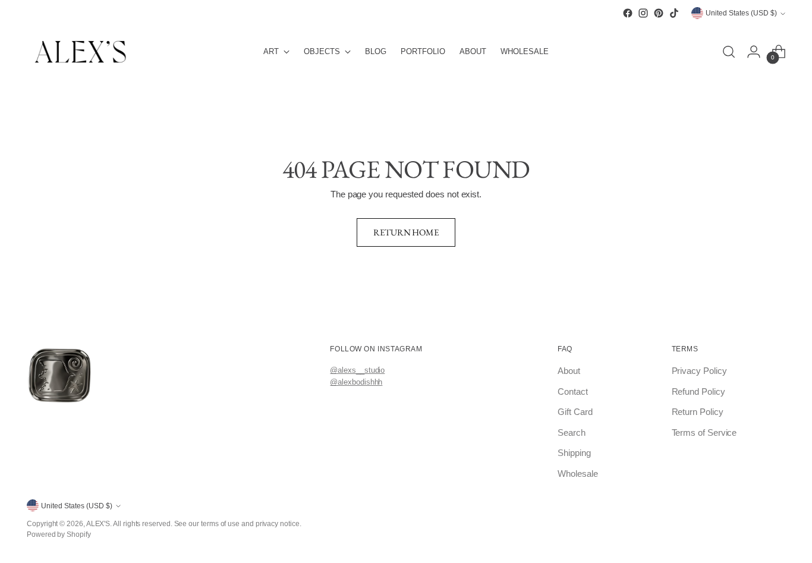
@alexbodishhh (356, 382)
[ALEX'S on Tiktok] (674, 13)
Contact (572, 391)
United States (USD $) (741, 13)
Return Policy (697, 412)
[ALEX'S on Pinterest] (658, 13)
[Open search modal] (729, 52)
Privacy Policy (699, 371)
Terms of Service (704, 432)
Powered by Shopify (59, 534)
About (569, 371)
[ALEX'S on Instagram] (643, 13)
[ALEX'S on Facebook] (627, 13)
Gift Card (575, 412)
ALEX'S (98, 523)
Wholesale (577, 473)
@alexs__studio (357, 370)
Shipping (574, 453)
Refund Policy (698, 391)
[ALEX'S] (80, 52)
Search (572, 432)
